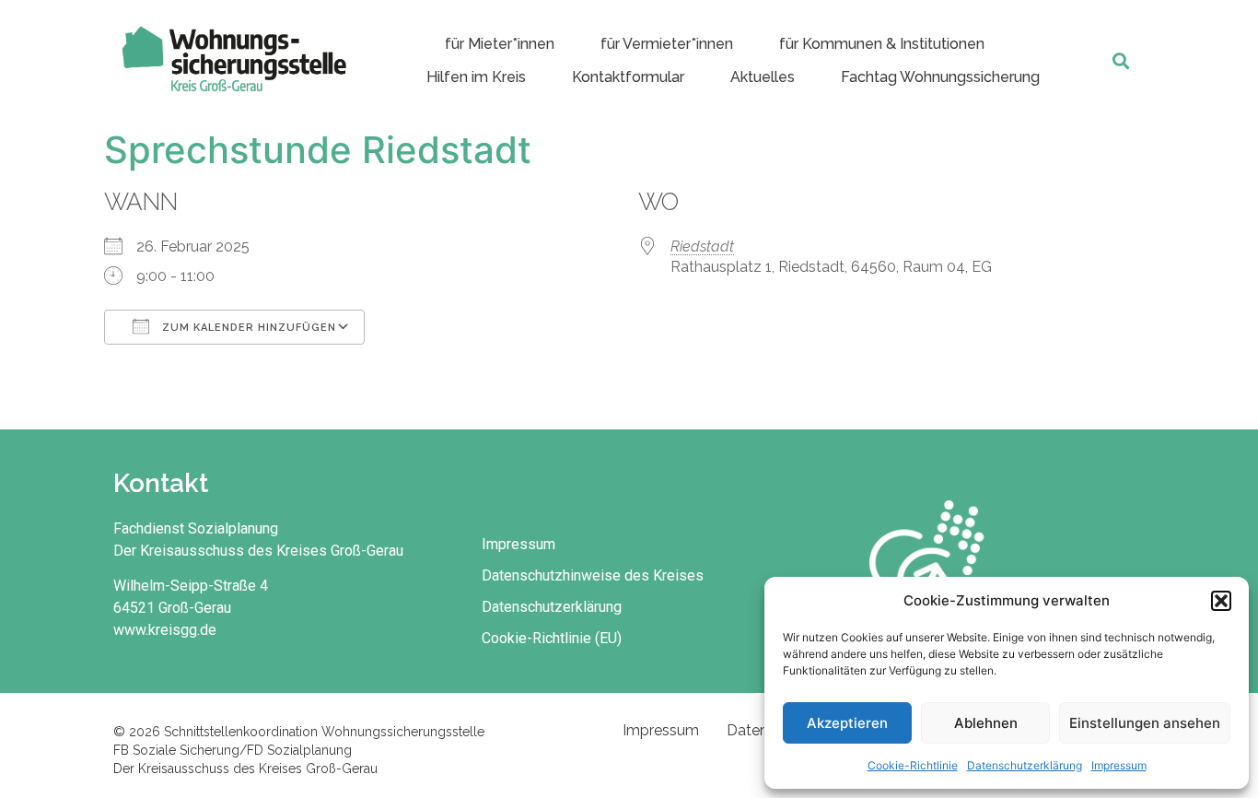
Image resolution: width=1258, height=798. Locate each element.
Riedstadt (702, 246)
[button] (1221, 601)
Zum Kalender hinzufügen (247, 328)
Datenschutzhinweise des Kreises (593, 575)
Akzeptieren (847, 723)
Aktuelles (762, 77)
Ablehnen (986, 723)
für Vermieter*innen (666, 44)
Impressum (1119, 765)
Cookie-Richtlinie (913, 765)
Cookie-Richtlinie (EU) (552, 638)
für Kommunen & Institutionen (881, 44)
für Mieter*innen (499, 44)
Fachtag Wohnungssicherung (940, 77)
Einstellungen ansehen (1144, 723)
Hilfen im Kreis (476, 77)
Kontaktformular (628, 77)
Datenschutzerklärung (1024, 765)
